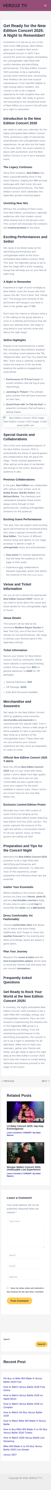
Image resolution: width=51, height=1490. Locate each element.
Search (6, 1339)
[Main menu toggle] (45, 5)
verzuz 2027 (10, 1454)
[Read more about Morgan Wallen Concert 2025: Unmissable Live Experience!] (25, 1152)
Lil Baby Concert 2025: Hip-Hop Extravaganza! (25, 1127)
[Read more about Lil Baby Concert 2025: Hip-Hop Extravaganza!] (25, 1111)
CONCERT (27, 1133)
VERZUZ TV (15, 5)
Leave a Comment (14, 1133)
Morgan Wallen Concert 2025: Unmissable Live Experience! (24, 1168)
